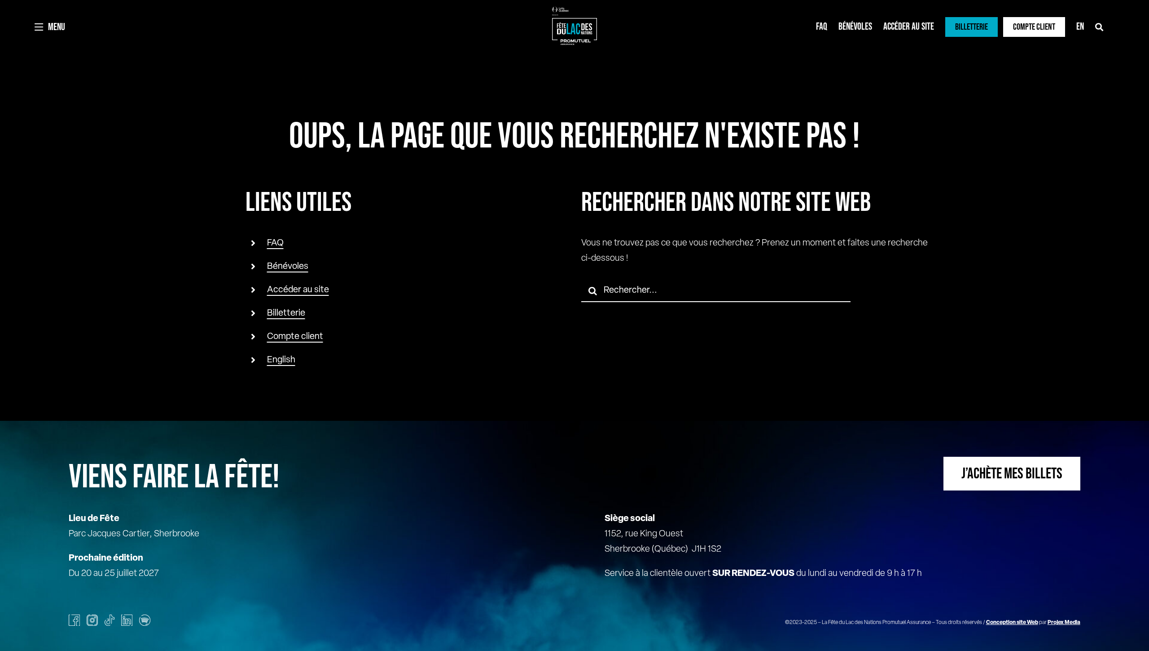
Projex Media (1064, 622)
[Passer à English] (1080, 27)
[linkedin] (126, 620)
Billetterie (286, 313)
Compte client (295, 336)
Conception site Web (1012, 622)
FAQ (275, 243)
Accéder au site (298, 289)
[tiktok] (109, 620)
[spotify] (144, 620)
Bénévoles (287, 266)
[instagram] (92, 620)
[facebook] (74, 620)
